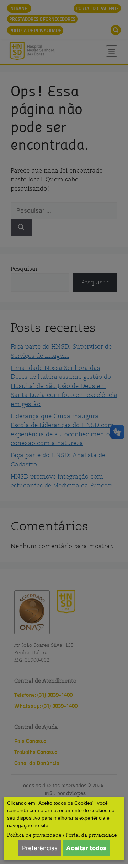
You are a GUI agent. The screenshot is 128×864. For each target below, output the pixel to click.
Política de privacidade (34, 835)
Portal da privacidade (91, 835)
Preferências (40, 848)
